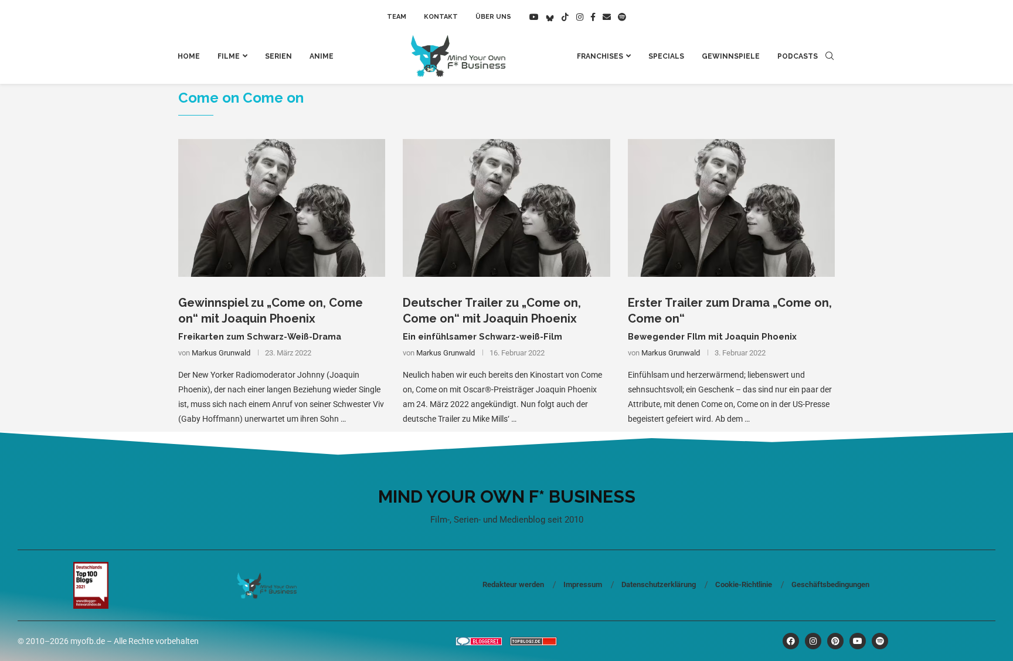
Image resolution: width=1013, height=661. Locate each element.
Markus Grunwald (221, 352)
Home (189, 56)
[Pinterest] (835, 641)
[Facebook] (593, 17)
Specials (666, 56)
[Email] (606, 17)
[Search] (829, 56)
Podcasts (797, 56)
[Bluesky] (550, 17)
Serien (278, 56)
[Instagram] (580, 17)
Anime (322, 56)
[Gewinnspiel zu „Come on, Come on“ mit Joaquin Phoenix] (281, 208)
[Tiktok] (565, 17)
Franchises (600, 56)
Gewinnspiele (731, 56)
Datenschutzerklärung (658, 584)
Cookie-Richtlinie (743, 584)
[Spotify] (622, 17)
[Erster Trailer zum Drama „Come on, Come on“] (731, 208)
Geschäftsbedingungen (830, 584)
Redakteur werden (513, 584)
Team (396, 17)
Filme (228, 56)
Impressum (582, 584)
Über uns (493, 17)
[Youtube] (534, 17)
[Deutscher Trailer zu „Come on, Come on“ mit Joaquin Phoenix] (506, 208)
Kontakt (441, 17)
